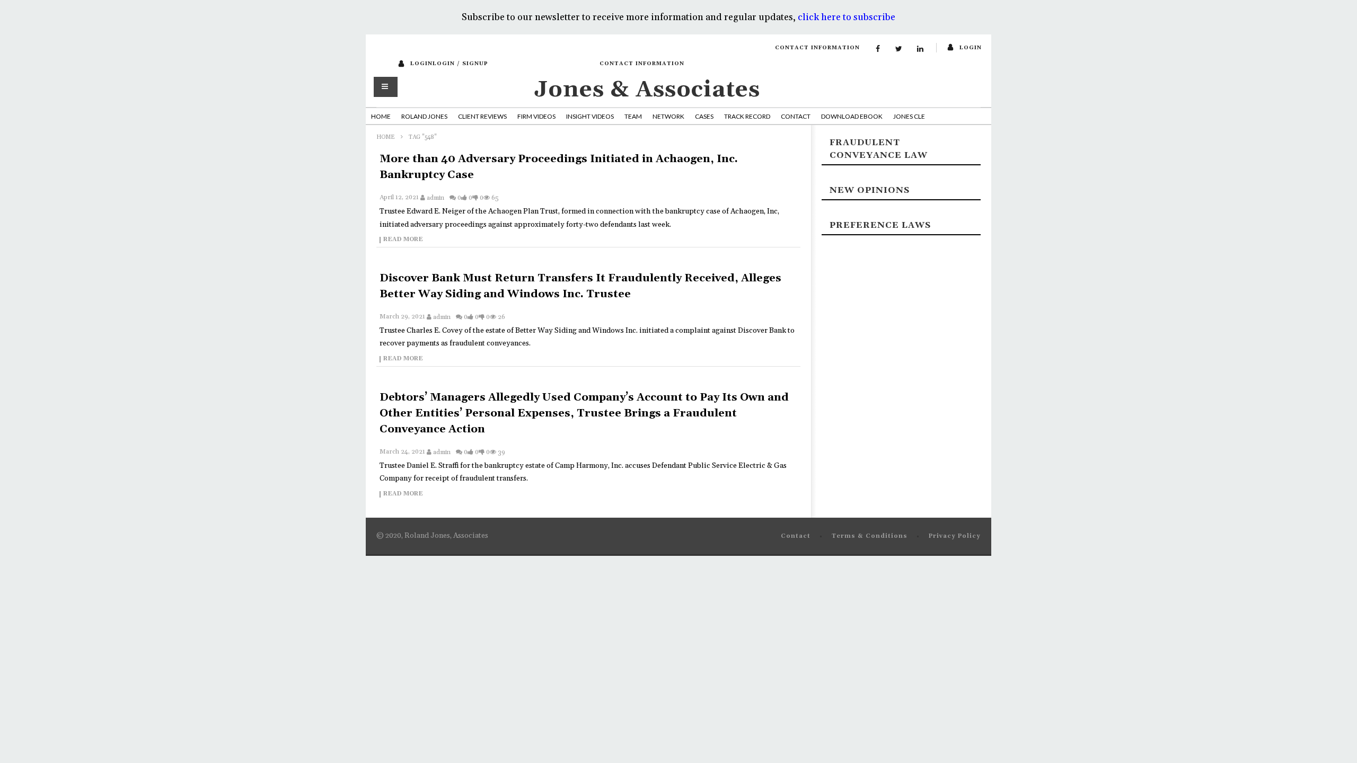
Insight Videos (590, 116)
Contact (795, 116)
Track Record (747, 116)
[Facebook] (877, 49)
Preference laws (880, 225)
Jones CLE (909, 116)
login (970, 48)
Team (633, 116)
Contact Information (817, 48)
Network (668, 116)
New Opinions (870, 190)
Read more (403, 240)
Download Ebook (852, 116)
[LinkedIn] (920, 49)
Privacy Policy (955, 536)
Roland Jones (424, 116)
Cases (704, 116)
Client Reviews (482, 116)
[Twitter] (899, 49)
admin (435, 198)
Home (381, 116)
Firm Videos (536, 116)
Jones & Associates (647, 90)
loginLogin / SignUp (449, 63)
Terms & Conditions (869, 536)
